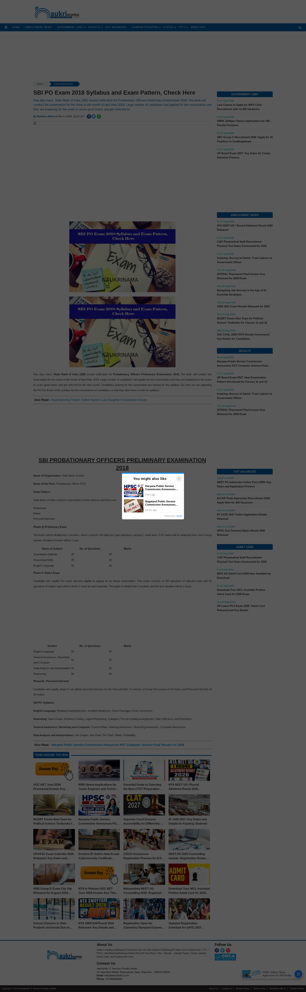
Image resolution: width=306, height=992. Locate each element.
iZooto (179, 516)
